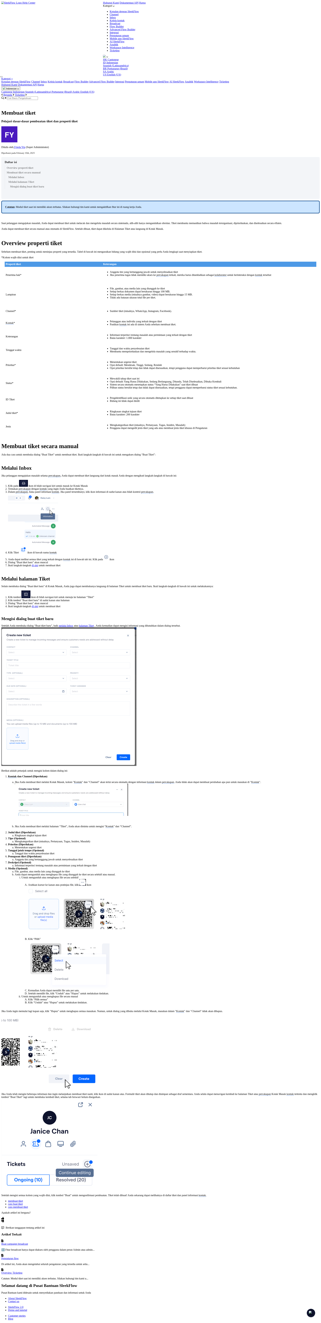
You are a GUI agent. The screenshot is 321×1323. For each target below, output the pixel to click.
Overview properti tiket (20, 167)
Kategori (6, 78)
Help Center (28, 2)
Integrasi (114, 32)
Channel (114, 14)
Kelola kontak (117, 20)
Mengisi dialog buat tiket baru (27, 186)
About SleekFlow (17, 1298)
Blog (10, 1318)
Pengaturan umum (119, 35)
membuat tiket (15, 1201)
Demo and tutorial (17, 1310)
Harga (142, 2)
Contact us (13, 1301)
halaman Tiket (86, 625)
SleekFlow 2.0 (15, 1307)
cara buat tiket (15, 1204)
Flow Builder (117, 26)
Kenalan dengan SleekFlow (124, 11)
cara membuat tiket (18, 1207)
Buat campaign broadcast (14, 1243)
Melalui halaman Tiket (21, 181)
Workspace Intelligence (122, 47)
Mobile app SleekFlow (122, 38)
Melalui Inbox (16, 177)
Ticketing (115, 50)
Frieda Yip (19, 147)
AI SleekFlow (117, 41)
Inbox (113, 17)
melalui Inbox (66, 625)
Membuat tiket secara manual (23, 172)
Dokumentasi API (129, 2)
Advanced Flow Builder (122, 29)
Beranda (7, 94)
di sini (35, 565)
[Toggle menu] (1, 76)
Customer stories (17, 1315)
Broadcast (115, 23)
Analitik (114, 44)
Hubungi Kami (111, 2)
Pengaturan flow (10, 1258)
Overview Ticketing (11, 1272)
